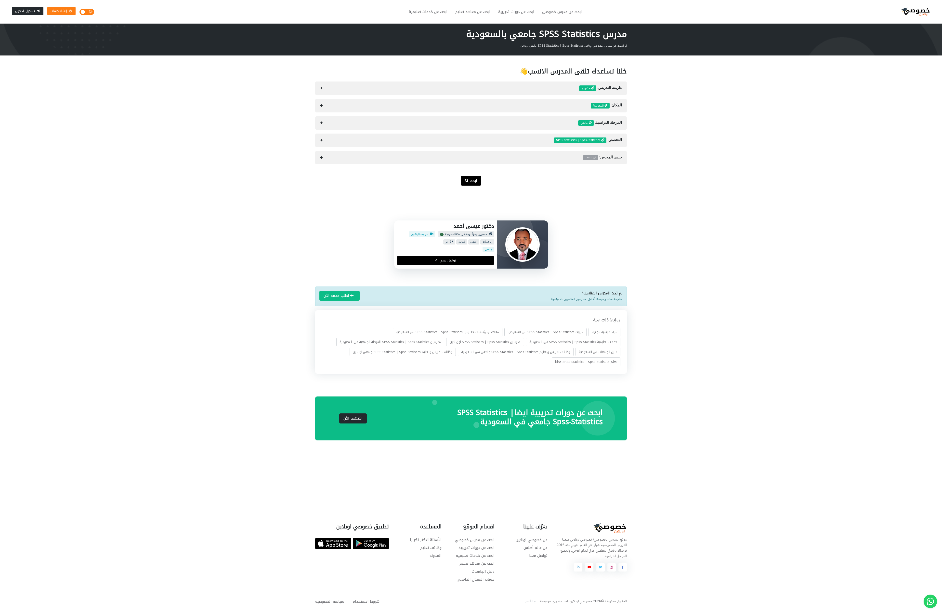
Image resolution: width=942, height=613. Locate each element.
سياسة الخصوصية (329, 601)
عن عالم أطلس (535, 547)
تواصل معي (447, 260)
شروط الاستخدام (366, 601)
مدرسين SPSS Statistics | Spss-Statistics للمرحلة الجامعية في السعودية (390, 342)
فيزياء (461, 242)
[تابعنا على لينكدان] (578, 567)
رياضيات (487, 242)
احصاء (473, 242)
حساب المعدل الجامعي (476, 579)
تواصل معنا (538, 555)
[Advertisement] (467, 205)
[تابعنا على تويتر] (600, 567)
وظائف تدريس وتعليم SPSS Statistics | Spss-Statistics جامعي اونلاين (402, 352)
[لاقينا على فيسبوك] (622, 567)
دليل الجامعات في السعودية (598, 352)
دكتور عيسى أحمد (474, 226)
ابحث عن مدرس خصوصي (562, 11)
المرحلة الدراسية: (601, 123)
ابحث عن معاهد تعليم (472, 11)
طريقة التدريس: (601, 88)
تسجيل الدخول (25, 11)
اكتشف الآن (353, 418)
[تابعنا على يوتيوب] (589, 567)
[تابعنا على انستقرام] (611, 567)
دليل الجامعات (483, 571)
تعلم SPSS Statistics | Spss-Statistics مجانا (586, 362)
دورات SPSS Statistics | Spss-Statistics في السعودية (545, 332)
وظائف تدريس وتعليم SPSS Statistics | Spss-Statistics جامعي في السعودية (515, 352)
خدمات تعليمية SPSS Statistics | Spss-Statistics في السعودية (573, 342)
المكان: (607, 106)
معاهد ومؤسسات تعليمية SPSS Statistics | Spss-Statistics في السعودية (447, 332)
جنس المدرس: (603, 157)
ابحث (473, 180)
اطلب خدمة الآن (337, 295)
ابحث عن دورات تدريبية (516, 11)
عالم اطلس (532, 601)
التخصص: (589, 140)
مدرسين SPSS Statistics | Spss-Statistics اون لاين (485, 342)
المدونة (436, 555)
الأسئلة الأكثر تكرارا (426, 539)
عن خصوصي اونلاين (532, 539)
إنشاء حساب (59, 11)
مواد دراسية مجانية (604, 332)
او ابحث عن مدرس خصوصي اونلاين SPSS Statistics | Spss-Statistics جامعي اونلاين (573, 46)
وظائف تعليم (431, 547)
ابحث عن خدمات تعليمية (428, 11)
